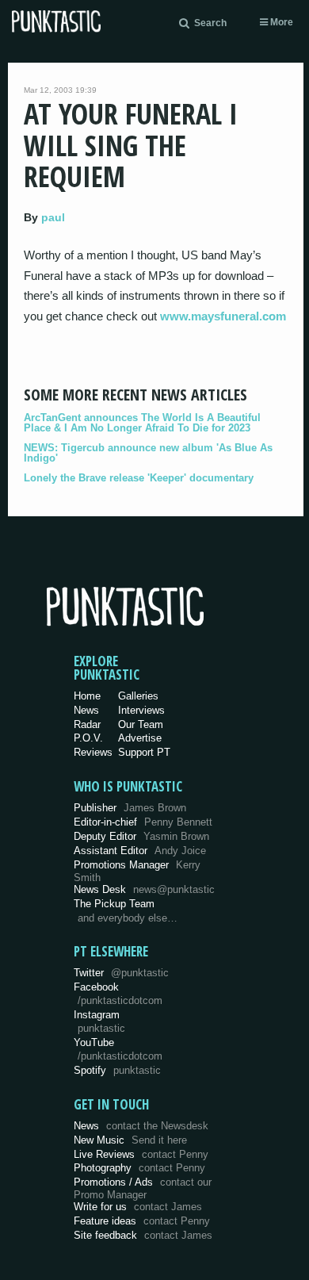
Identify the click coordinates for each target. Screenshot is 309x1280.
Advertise (140, 738)
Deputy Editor (141, 836)
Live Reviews (141, 1154)
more (280, 22)
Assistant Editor (140, 851)
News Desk (144, 889)
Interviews (141, 710)
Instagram (99, 1021)
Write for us (138, 1207)
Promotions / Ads (143, 1188)
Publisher (130, 808)
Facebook (118, 993)
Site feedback (143, 1235)
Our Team (140, 724)
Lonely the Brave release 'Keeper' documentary (139, 478)
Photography (139, 1168)
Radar (87, 724)
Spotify (117, 1070)
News (86, 710)
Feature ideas (142, 1221)
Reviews (93, 752)
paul (53, 217)
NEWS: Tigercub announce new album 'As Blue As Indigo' (148, 453)
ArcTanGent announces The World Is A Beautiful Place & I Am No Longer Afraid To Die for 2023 (142, 423)
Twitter (121, 973)
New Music (130, 1140)
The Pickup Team (114, 904)
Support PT (144, 752)
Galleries (138, 696)
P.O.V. (88, 738)
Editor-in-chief (143, 822)
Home (87, 696)
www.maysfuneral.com (223, 316)
